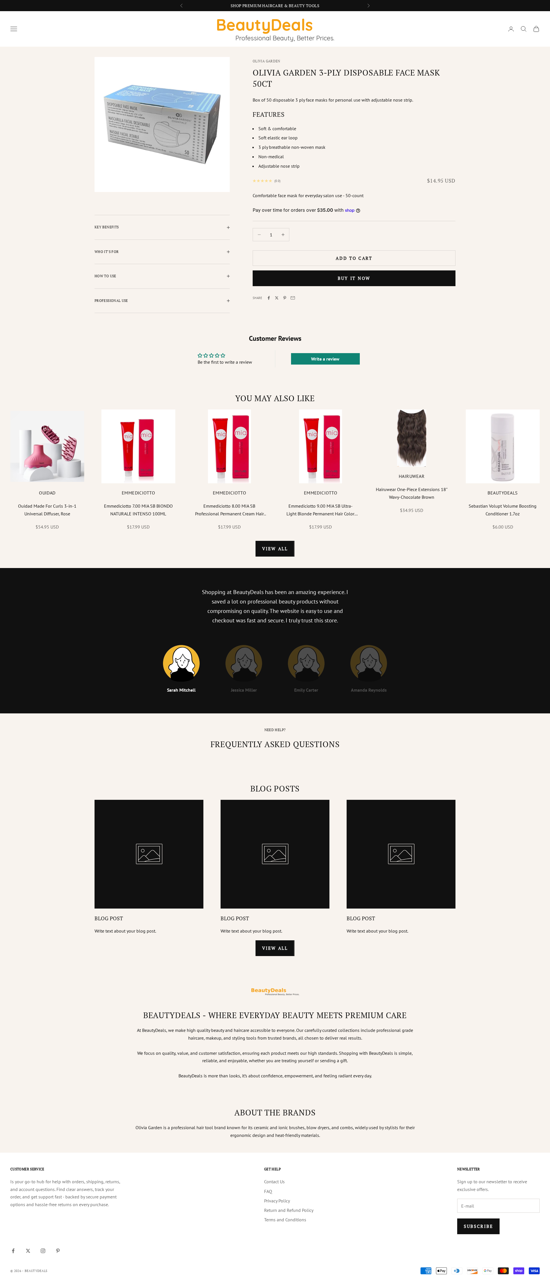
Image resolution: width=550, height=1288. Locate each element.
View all (275, 548)
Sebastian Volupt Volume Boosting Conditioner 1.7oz (503, 509)
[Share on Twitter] (276, 298)
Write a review (325, 359)
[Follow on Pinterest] (58, 1251)
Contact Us (274, 1181)
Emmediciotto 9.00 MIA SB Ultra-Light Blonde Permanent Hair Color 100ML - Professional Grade (320, 510)
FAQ (268, 1191)
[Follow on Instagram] (43, 1251)
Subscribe (478, 1226)
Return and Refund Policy (288, 1210)
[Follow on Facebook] (13, 1251)
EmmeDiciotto (138, 493)
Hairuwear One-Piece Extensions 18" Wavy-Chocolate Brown (411, 493)
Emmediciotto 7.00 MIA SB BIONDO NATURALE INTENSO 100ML (138, 509)
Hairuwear (412, 476)
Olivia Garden (266, 61)
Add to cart (354, 258)
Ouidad (47, 493)
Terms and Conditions (285, 1219)
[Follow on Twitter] (28, 1251)
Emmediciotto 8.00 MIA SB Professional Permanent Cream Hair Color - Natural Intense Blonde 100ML (229, 510)
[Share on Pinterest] (284, 298)
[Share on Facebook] (268, 298)
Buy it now (354, 278)
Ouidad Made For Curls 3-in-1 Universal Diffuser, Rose (47, 509)
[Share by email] (292, 298)
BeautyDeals (503, 493)
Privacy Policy (277, 1201)
